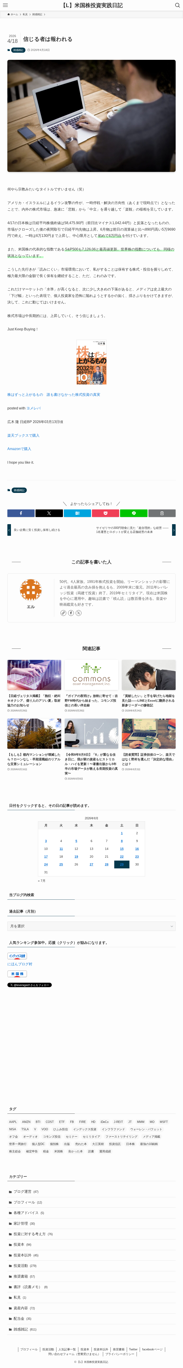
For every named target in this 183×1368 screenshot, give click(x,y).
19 (76, 856)
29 (122, 864)
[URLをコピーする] (162, 513)
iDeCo (104, 1122)
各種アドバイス (29, 1213)
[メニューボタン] (5, 5)
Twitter (133, 1349)
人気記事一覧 (67, 1349)
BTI (38, 1122)
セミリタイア (91, 1136)
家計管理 (24, 1223)
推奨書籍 (24, 1276)
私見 (20, 1297)
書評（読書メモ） (31, 1287)
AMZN (26, 1122)
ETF (62, 1122)
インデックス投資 (84, 1129)
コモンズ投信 (51, 1136)
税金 (46, 1151)
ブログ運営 (26, 1191)
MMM (140, 1122)
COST (50, 1122)
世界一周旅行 (18, 1144)
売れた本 (81, 1144)
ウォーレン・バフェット (146, 1129)
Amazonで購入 (19, 449)
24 (46, 864)
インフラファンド (113, 1129)
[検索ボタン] (177, 5)
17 (46, 856)
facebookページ (152, 1349)
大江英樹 (98, 1144)
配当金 (22, 1318)
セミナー (71, 1136)
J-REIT (118, 1122)
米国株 (58, 1151)
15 (122, 849)
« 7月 (42, 880)
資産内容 (24, 1308)
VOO (45, 1129)
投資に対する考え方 (33, 1234)
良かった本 (75, 1151)
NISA (12, 1129)
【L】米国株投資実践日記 (91, 5)
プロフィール (28, 1202)
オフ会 (13, 1136)
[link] (63, 613)
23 (137, 856)
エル (31, 607)
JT (130, 1122)
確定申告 (32, 1151)
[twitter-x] (78, 613)
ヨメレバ (33, 408)
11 (61, 849)
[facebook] (71, 613)
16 (137, 849)
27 (91, 864)
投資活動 (25, 1266)
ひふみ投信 (60, 1129)
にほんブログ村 (19, 964)
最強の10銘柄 (149, 1144)
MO (152, 1122)
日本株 (130, 1144)
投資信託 (115, 1144)
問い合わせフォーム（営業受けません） (74, 1354)
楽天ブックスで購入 (23, 435)
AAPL (13, 1122)
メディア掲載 (151, 1136)
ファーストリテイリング (121, 1136)
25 (61, 864)
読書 (91, 1151)
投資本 (22, 1244)
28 (106, 864)
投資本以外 (26, 1255)
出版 (67, 1144)
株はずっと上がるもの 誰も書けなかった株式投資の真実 (53, 394)
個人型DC (38, 1144)
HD (93, 1122)
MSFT (164, 1122)
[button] (21, 513)
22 (122, 856)
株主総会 (15, 1151)
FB (72, 1122)
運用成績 (105, 1151)
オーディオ (30, 1136)
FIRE (82, 1122)
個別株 (54, 1144)
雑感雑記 (18, 50)
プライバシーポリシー (119, 1354)
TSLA (25, 1129)
